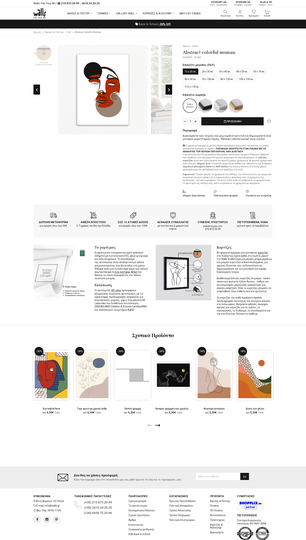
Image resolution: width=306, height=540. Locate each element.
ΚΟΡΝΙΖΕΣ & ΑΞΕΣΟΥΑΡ (157, 13)
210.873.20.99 (70, 3)
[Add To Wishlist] (269, 121)
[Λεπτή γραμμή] (133, 375)
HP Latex (116, 290)
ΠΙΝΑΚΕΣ (102, 13)
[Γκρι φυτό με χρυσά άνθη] (92, 375)
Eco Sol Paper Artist (126, 272)
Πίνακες (214, 505)
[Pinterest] (56, 519)
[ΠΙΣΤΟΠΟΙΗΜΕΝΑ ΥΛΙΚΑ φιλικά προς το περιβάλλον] (252, 216)
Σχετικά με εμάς (138, 501)
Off (165, 24)
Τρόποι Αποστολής (180, 510)
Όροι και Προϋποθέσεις (182, 501)
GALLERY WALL (125, 13)
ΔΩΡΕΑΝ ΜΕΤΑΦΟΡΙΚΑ (53, 222)
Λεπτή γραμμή (132, 408)
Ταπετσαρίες (217, 520)
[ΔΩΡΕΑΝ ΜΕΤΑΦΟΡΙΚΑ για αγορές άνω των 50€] (53, 216)
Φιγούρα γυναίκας (214, 408)
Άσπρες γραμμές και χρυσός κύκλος (176, 408)
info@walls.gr (52, 505)
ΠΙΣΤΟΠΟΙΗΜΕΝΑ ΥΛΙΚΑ (252, 222)
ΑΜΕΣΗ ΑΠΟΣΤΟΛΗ (93, 222)
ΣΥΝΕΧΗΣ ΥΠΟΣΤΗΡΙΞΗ (213, 222)
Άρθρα (132, 520)
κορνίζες (263, 252)
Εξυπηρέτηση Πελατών (142, 510)
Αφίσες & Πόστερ (220, 501)
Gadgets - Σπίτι (266, 3)
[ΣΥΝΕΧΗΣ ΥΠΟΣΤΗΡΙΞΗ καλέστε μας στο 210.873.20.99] (212, 216)
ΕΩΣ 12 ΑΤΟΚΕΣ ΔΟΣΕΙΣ (133, 222)
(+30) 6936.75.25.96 (98, 513)
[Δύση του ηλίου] (255, 375)
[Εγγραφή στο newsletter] (244, 476)
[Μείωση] (185, 121)
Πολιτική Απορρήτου (181, 505)
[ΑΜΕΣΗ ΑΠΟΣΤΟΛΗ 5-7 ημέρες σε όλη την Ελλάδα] (93, 216)
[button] (225, 13)
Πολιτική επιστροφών (226, 195)
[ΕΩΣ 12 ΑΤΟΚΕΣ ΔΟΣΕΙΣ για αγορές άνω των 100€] (133, 216)
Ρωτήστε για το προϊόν (258, 195)
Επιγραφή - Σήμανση (243, 3)
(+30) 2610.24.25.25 (98, 507)
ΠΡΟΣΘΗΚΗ (233, 121)
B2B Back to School (139, 534)
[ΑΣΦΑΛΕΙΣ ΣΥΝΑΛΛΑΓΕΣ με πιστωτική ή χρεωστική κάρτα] (173, 216)
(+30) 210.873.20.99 (98, 502)
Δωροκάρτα (216, 532)
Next (169, 90)
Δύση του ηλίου (255, 408)
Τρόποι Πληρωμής (179, 515)
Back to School (154, 24)
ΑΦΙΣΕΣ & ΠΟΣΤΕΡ (78, 13)
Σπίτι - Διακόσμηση (218, 3)
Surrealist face (51, 408)
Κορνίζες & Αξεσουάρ (216, 526)
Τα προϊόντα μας (138, 505)
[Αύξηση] (195, 121)
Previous (36, 90)
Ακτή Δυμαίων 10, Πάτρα (50, 501)
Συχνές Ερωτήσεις (139, 515)
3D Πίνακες (216, 510)
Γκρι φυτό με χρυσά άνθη (92, 408)
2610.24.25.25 (91, 3)
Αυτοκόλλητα (218, 515)
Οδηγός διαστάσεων (194, 195)
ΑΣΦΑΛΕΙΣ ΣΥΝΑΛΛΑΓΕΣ (173, 222)
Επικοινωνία (136, 524)
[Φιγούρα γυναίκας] (214, 375)
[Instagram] (47, 519)
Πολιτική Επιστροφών (182, 520)
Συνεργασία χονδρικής (141, 529)
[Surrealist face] (51, 375)
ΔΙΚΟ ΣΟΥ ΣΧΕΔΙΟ (190, 13)
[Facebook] (37, 519)
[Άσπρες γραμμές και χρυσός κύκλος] (173, 375)
